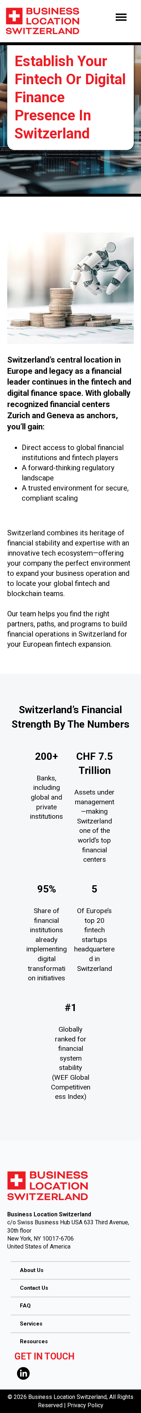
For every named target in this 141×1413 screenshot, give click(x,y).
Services (31, 1323)
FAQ (25, 1305)
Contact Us (34, 1288)
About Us (31, 1270)
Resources (34, 1341)
